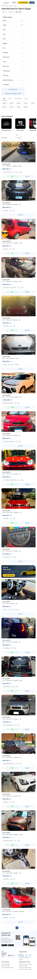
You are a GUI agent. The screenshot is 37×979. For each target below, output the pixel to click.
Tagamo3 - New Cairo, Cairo (10, 287)
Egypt (11, 955)
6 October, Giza (7, 686)
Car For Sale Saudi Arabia (7, 967)
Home (20, 954)
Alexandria (6, 648)
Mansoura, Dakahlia (8, 403)
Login (31, 2)
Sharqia (6, 210)
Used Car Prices (13, 89)
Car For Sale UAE (5, 965)
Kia (13, 172)
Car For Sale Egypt (5, 964)
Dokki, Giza (6, 557)
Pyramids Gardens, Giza (9, 763)
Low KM (16, 364)
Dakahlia (6, 917)
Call (28, 176)
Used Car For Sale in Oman (25, 969)
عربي (15, 2)
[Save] (33, 143)
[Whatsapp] (12, 176)
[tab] (4, 98)
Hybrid (20, 172)
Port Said (6, 326)
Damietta (6, 518)
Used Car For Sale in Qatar (25, 967)
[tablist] (18, 98)
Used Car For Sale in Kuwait (25, 964)
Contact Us (21, 955)
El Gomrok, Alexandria (9, 441)
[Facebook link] (18, 955)
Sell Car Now (10, 575)
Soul (16, 172)
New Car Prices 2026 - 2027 (13, 93)
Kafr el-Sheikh (7, 172)
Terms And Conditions (24, 957)
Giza (5, 364)
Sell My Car (24, 2)
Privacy (20, 959)
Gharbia (6, 802)
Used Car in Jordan (23, 965)
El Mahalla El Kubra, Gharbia (10, 480)
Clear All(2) (18, 12)
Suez (5, 609)
